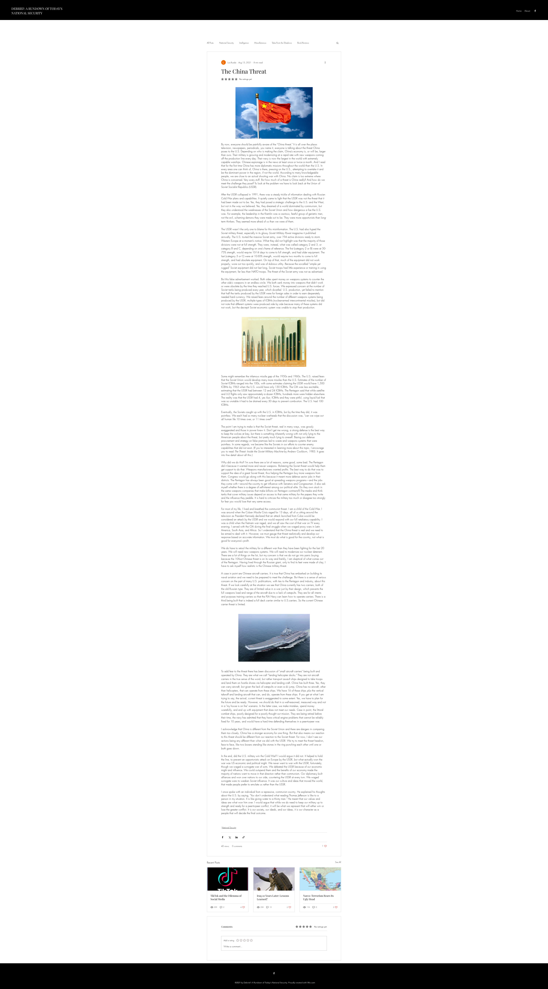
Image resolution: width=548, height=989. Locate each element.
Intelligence (244, 42)
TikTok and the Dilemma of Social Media (225, 897)
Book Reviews (303, 42)
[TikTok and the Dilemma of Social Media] (227, 879)
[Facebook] (535, 10)
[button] (337, 43)
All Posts (210, 42)
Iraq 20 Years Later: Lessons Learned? (273, 897)
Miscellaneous (260, 42)
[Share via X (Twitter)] (229, 837)
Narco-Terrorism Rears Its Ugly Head (318, 897)
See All (338, 862)
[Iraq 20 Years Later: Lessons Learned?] (274, 879)
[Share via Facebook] (222, 837)
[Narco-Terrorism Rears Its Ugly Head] (320, 879)
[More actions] (325, 62)
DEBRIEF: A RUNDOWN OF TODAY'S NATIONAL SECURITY (36, 10)
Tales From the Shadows (282, 42)
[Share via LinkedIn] (236, 837)
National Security (226, 42)
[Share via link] (243, 837)
